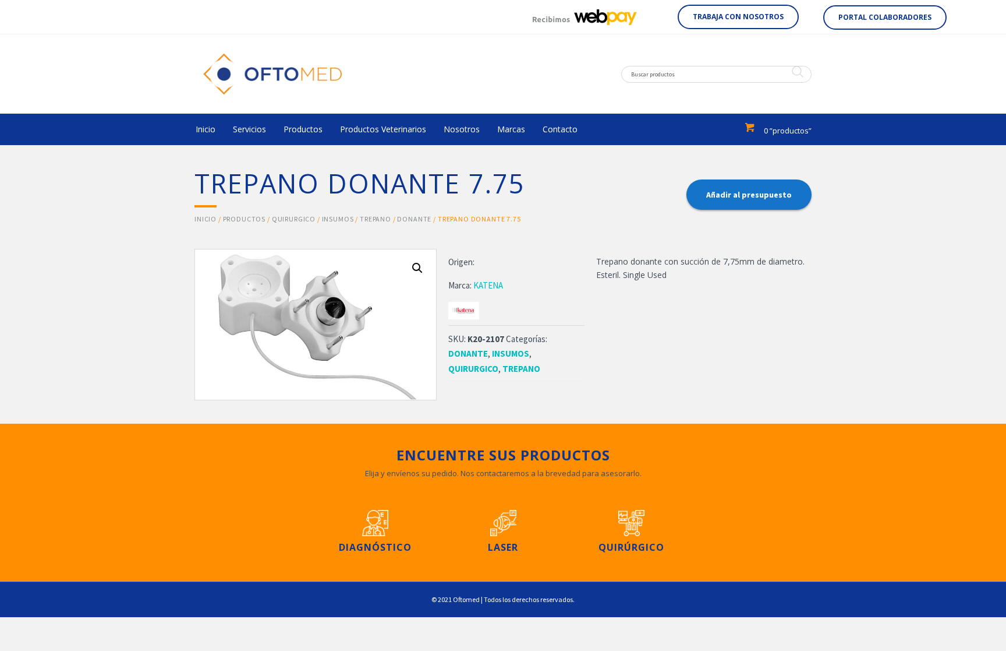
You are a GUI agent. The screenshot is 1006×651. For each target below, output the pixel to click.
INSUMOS (338, 218)
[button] (738, 17)
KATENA (488, 285)
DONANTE (414, 218)
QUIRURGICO (294, 218)
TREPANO (375, 218)
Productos (244, 218)
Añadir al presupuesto (749, 194)
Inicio (205, 218)
